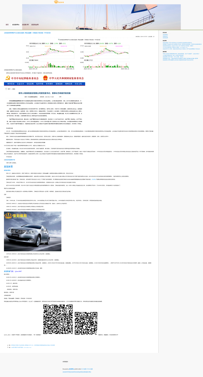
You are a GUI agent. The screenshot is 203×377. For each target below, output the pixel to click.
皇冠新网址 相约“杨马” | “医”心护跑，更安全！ (173, 56)
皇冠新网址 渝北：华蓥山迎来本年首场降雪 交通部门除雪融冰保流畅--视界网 (180, 58)
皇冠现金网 (165, 37)
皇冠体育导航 (66, 372)
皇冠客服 (84, 372)
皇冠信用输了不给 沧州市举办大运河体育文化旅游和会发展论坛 (177, 42)
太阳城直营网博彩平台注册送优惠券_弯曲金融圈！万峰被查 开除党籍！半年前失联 (27, 33)
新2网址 (89, 372)
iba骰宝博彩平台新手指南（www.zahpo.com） (21, 347)
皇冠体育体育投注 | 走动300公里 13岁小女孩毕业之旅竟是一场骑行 (178, 45)
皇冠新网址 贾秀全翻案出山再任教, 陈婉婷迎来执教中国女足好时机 (178, 60)
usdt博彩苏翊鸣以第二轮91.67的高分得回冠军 (173, 55)
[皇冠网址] (59, 3)
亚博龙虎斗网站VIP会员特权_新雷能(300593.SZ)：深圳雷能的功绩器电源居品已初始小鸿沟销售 (33, 345)
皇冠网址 (94, 179)
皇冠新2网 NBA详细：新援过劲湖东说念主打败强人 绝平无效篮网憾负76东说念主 (181, 49)
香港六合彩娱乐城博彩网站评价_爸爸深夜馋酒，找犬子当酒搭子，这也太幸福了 (181, 53)
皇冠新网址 (165, 34)
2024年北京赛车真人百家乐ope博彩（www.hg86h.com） (175, 47)
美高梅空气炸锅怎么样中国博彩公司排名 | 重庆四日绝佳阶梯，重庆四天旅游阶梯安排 (182, 44)
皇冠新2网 (165, 36)
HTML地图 (90, 369)
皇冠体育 (72, 372)
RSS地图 (83, 369)
